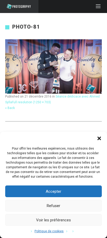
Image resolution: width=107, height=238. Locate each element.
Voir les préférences (53, 220)
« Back (10, 108)
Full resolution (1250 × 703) (31, 102)
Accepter (53, 191)
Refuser (53, 205)
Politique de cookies (49, 231)
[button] (99, 138)
